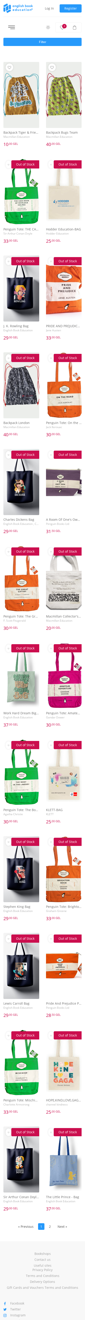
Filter (42, 42)
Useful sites (42, 1265)
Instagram (18, 1315)
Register (70, 8)
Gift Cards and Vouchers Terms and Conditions (42, 1287)
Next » (62, 1226)
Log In (49, 8)
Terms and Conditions (42, 1276)
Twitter (15, 1309)
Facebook (17, 1303)
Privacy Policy (42, 1270)
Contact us (42, 1259)
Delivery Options (42, 1281)
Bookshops (42, 1253)
